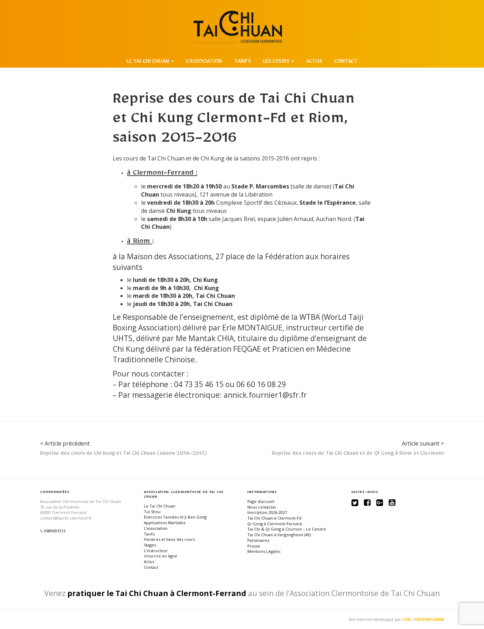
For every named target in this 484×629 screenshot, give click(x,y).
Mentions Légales (263, 551)
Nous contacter (261, 507)
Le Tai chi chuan (148, 62)
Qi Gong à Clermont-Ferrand (274, 523)
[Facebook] (367, 502)
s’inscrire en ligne (160, 556)
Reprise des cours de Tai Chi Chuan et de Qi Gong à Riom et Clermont (358, 454)
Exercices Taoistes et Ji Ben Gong (175, 517)
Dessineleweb (429, 619)
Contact (346, 62)
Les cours (277, 62)
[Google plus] (380, 502)
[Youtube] (392, 502)
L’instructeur (156, 550)
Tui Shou (152, 511)
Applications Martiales (164, 522)
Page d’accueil (260, 501)
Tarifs (242, 62)
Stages (150, 545)
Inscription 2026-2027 (267, 512)
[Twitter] (355, 502)
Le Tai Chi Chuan (159, 506)
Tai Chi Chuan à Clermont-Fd (274, 518)
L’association (204, 62)
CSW (406, 619)
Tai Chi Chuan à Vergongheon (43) (279, 534)
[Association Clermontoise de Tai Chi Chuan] (242, 27)
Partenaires (258, 540)
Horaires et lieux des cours (169, 539)
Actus (314, 62)
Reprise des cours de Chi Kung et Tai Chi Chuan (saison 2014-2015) (123, 454)
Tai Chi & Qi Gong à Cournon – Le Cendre (286, 529)
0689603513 (55, 530)
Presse (253, 546)
